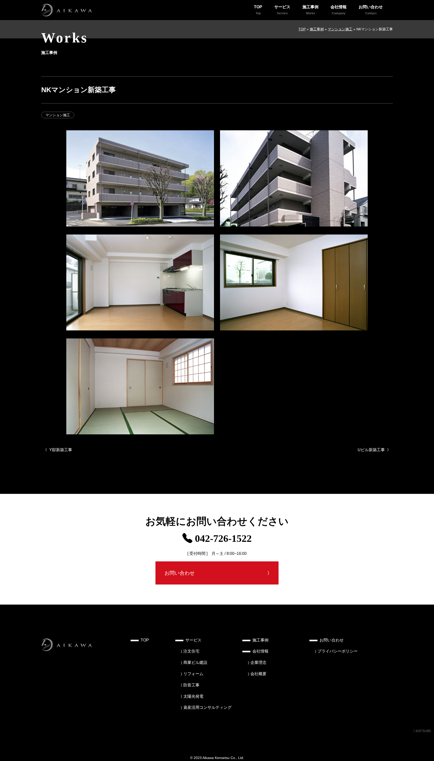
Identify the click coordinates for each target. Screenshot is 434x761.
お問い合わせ (371, 10)
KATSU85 (423, 731)
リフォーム (193, 674)
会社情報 (339, 10)
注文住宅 (191, 651)
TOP (258, 10)
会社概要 (258, 674)
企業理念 (258, 662)
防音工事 (191, 685)
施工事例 (310, 10)
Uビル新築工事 (372, 450)
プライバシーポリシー (337, 651)
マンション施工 (57, 115)
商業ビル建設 (195, 662)
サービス (282, 10)
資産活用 (207, 707)
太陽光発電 (193, 696)
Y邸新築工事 (60, 450)
